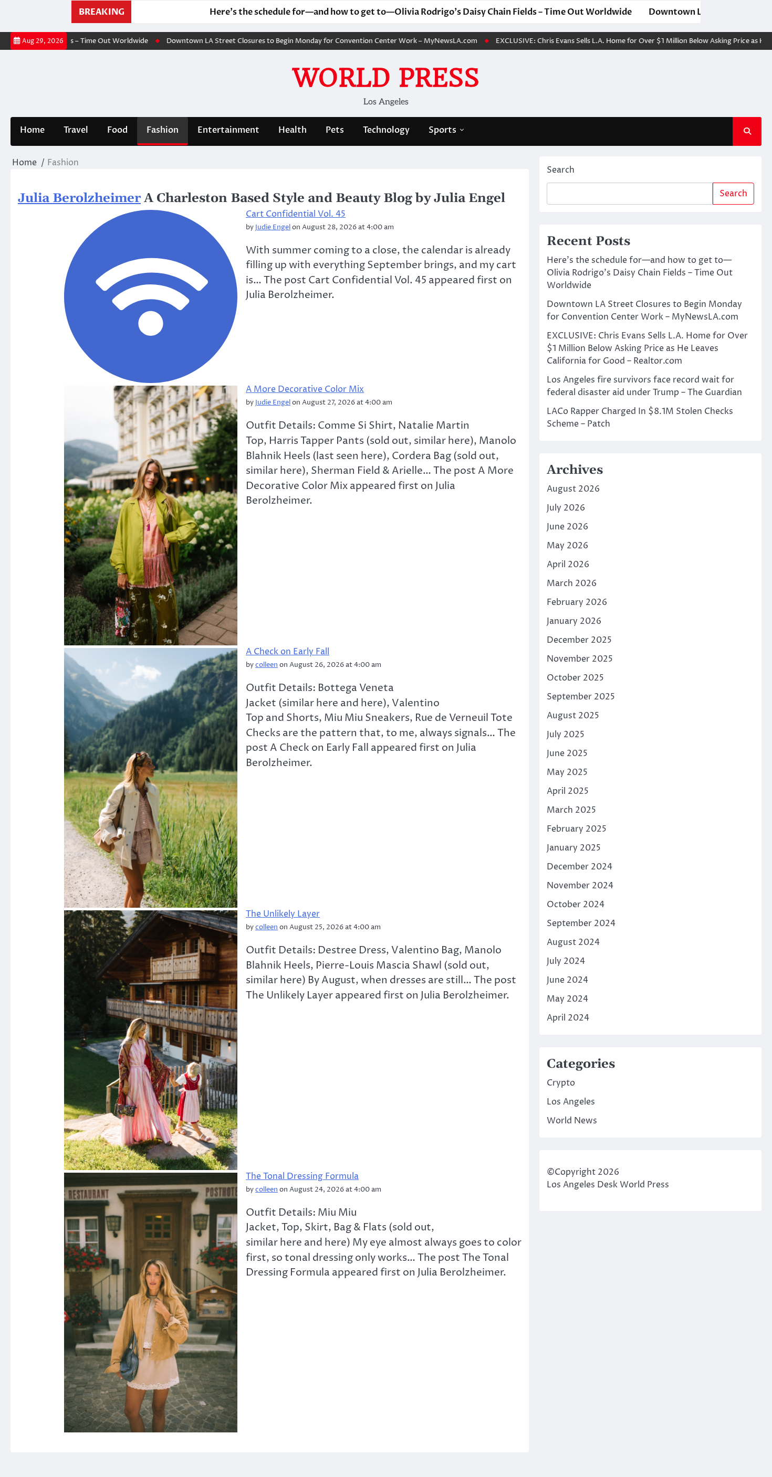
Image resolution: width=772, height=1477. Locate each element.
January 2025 (574, 848)
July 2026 (566, 508)
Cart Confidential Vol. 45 (296, 214)
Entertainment (228, 130)
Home (32, 130)
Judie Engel (272, 227)
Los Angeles (571, 1102)
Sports (442, 130)
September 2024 (581, 923)
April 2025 (568, 791)
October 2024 (575, 904)
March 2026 (572, 583)
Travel (76, 130)
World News (572, 1121)
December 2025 (579, 640)
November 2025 (580, 659)
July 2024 (566, 961)
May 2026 (567, 545)
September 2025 (581, 697)
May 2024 (567, 999)
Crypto (561, 1083)
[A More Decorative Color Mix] (150, 515)
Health (292, 130)
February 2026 (577, 602)
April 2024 (568, 1018)
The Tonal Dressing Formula (302, 1176)
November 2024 (580, 885)
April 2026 (568, 564)
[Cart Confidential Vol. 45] (150, 296)
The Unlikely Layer (283, 914)
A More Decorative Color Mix (305, 389)
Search (561, 170)
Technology (386, 130)
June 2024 (567, 980)
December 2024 (579, 867)
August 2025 (573, 715)
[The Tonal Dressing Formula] (150, 1302)
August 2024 (573, 942)
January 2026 (574, 621)
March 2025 (571, 810)
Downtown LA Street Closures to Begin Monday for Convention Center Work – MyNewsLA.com (288, 41)
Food (117, 130)
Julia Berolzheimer (79, 198)
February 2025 (577, 829)
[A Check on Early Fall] (150, 778)
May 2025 (567, 772)
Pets (335, 130)
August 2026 (573, 489)
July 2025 (566, 734)
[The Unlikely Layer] (150, 1040)
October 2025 (575, 678)
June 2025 (567, 753)
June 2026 (567, 527)
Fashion (163, 130)
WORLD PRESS (386, 77)
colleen (266, 665)
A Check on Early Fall (287, 651)
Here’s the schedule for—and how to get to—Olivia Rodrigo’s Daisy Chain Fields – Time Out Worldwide (364, 12)
